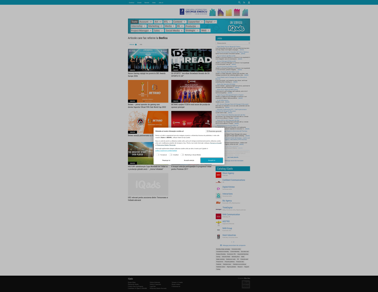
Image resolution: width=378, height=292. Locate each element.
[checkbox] (161, 155)
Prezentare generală (215, 131)
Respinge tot (166, 160)
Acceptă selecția (189, 160)
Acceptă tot (211, 160)
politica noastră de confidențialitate (166, 151)
